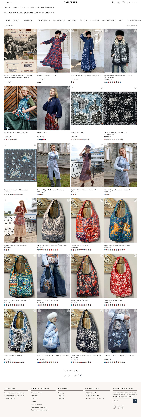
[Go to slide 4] (65, 71)
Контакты (61, 396)
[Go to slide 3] (57, 71)
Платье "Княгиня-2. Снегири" (46, 75)
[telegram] (114, 407)
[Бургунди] (109, 82)
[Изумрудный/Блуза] (40, 139)
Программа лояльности (39, 407)
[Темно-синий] (85, 139)
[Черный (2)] (73, 82)
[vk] (122, 407)
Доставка (34, 396)
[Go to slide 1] (41, 71)
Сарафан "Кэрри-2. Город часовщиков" (83, 190)
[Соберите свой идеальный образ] (39, 30)
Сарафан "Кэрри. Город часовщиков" (16, 245)
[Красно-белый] (114, 82)
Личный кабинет (36, 393)
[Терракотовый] (87, 139)
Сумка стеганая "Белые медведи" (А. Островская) (53, 355)
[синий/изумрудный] (120, 82)
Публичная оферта (10, 398)
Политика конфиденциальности (14, 396)
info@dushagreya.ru (92, 395)
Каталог (16, 7)
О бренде (61, 393)
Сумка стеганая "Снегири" (79, 300)
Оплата (33, 398)
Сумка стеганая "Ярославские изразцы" (117, 245)
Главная (7, 7)
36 (75, 376)
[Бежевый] (105, 82)
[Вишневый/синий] (110, 82)
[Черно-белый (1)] (38, 82)
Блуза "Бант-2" (42, 133)
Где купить (61, 398)
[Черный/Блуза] (46, 139)
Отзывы (33, 401)
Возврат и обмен (36, 404)
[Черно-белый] (16, 139)
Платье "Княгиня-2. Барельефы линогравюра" (86, 75)
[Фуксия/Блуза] (44, 139)
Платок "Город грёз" (77, 133)
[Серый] (83, 139)
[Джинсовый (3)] (71, 194)
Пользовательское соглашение (14, 393)
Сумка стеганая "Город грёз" (13, 355)
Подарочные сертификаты (40, 410)
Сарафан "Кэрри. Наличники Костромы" (117, 190)
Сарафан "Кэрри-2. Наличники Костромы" (50, 190)
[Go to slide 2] (49, 71)
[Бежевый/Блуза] (38, 139)
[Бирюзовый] (107, 82)
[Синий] (51, 250)
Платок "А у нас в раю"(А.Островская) (16, 190)
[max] (118, 407)
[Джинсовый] (112, 82)
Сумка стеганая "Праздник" (80, 245)
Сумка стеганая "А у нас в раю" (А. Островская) (53, 245)
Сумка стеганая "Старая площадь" (48, 300)
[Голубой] (8, 139)
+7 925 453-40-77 (90, 393)
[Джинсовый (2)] (107, 139)
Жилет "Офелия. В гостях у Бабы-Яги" (16, 133)
